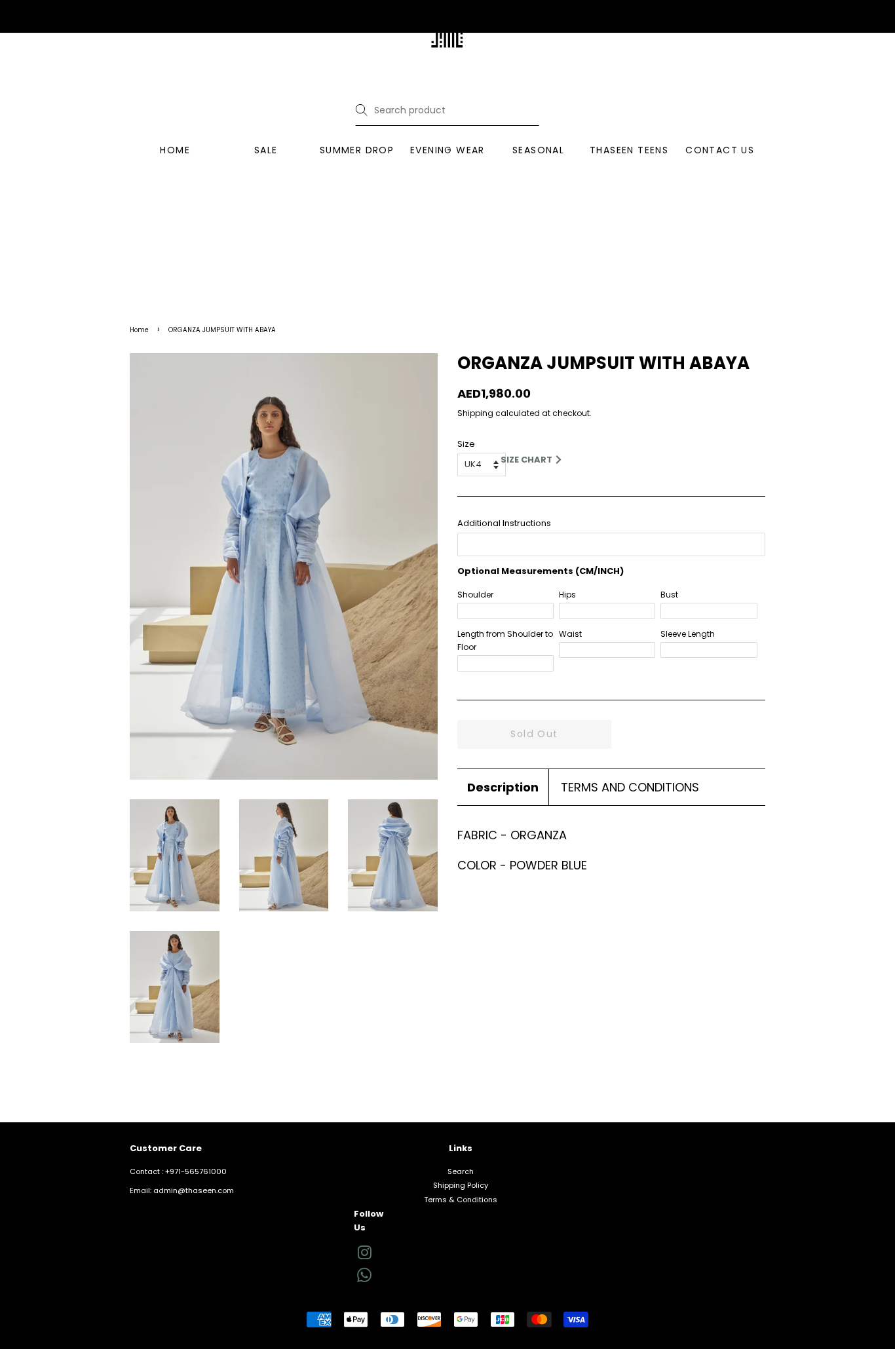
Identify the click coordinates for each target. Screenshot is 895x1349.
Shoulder (475, 594)
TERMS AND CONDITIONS (630, 787)
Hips (567, 594)
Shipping (475, 413)
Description (503, 787)
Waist (570, 633)
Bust (669, 594)
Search (460, 1171)
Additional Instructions (504, 523)
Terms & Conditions (460, 1199)
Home (139, 330)
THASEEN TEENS (629, 150)
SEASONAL (538, 150)
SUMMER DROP (357, 150)
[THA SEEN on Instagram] (364, 1256)
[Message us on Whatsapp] (364, 1279)
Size (466, 444)
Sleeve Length (687, 633)
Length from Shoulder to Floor (505, 640)
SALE (266, 150)
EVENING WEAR (447, 150)
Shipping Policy (460, 1185)
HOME (175, 150)
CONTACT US (719, 150)
